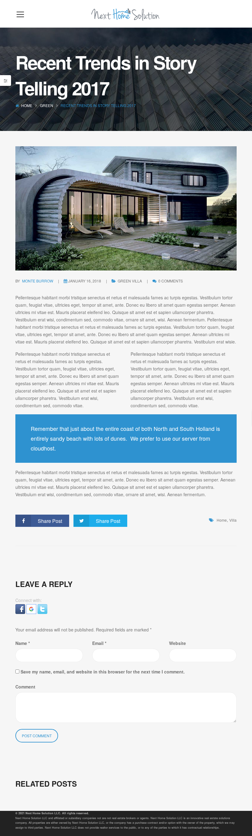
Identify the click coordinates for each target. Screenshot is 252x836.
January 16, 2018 (84, 280)
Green (46, 105)
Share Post (50, 520)
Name (22, 643)
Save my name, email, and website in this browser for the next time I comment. (103, 672)
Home (26, 105)
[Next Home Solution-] (126, 14)
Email (99, 643)
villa (233, 520)
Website (177, 643)
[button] (20, 608)
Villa (137, 280)
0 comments (170, 280)
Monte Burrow (37, 280)
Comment (25, 687)
